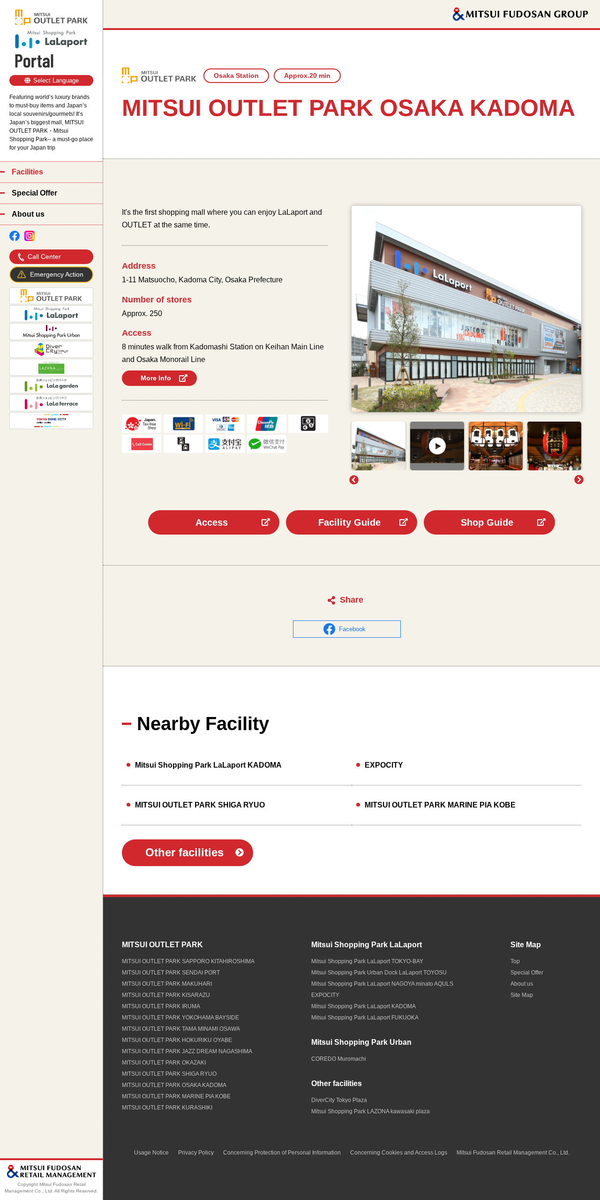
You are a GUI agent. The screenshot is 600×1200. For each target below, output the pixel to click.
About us (28, 214)
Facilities (27, 172)
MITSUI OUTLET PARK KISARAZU (166, 995)
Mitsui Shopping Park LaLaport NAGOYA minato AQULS (382, 984)
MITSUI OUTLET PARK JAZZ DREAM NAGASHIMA (187, 1051)
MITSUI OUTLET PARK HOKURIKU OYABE (177, 1040)
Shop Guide (487, 522)
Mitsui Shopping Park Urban (361, 1042)
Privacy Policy (196, 1152)
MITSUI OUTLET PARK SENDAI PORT (171, 972)
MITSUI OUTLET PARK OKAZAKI (164, 1062)
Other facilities (184, 852)
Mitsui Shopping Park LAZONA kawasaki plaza (370, 1111)
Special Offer (34, 193)
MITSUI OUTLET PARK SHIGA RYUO (200, 805)
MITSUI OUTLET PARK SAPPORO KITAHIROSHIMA (188, 961)
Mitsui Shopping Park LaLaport (366, 945)
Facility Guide (349, 522)
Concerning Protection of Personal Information (282, 1152)
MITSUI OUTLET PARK (162, 945)
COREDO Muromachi (338, 1059)
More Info (156, 378)
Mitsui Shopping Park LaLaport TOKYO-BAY (367, 961)
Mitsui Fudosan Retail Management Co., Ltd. (513, 1152)
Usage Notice (151, 1152)
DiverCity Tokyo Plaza (339, 1100)
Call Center (44, 256)
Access (211, 522)
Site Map (525, 945)
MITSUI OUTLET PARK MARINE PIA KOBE (440, 805)
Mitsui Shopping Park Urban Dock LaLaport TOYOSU (379, 972)
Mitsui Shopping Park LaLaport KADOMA (208, 765)
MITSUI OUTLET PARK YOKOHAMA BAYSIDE (180, 1017)
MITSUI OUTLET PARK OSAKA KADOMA (174, 1085)
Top (515, 961)
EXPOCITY (384, 765)
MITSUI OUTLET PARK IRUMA (161, 1006)
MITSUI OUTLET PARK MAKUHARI (167, 984)
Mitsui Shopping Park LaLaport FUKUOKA (365, 1017)
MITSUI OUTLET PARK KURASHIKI (167, 1107)
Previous (354, 479)
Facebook (352, 629)
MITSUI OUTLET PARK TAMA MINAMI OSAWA (181, 1029)
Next (579, 479)
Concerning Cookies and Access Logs (398, 1152)
